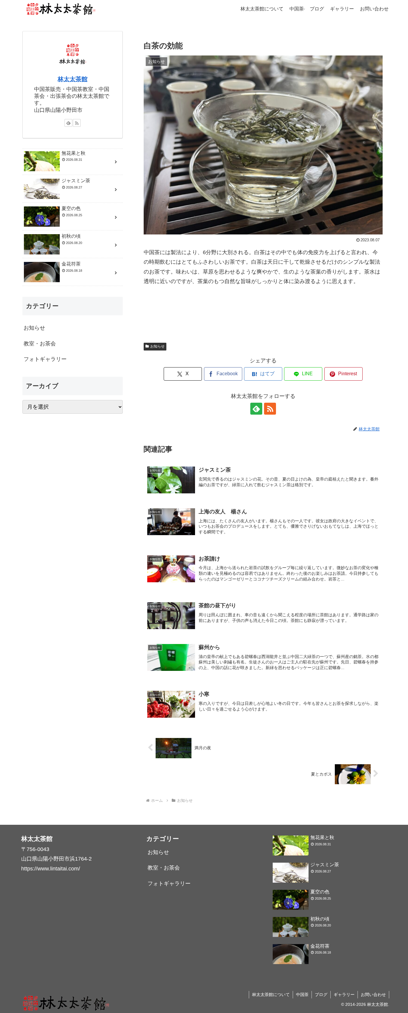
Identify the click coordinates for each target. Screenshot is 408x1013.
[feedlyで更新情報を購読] (256, 409)
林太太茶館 (73, 79)
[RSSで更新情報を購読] (270, 409)
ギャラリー (344, 994)
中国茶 (302, 994)
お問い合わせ (373, 994)
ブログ (321, 994)
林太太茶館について (271, 994)
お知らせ (157, 346)
